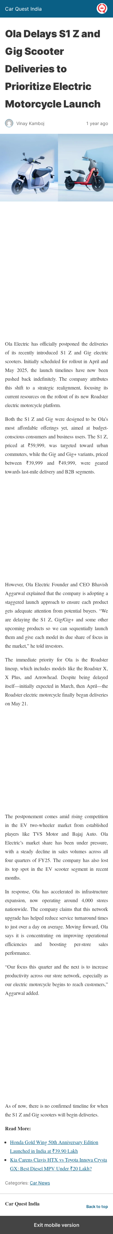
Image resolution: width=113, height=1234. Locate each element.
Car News (40, 1182)
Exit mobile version (56, 1225)
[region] (56, 528)
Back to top (97, 1206)
